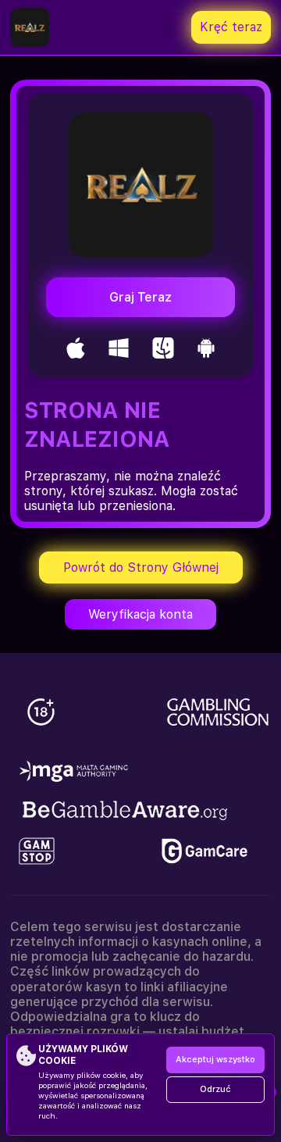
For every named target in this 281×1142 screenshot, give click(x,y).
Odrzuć (215, 1089)
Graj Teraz (140, 297)
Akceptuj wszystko (215, 1060)
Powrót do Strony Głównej (141, 567)
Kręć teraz (231, 27)
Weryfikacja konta (140, 614)
